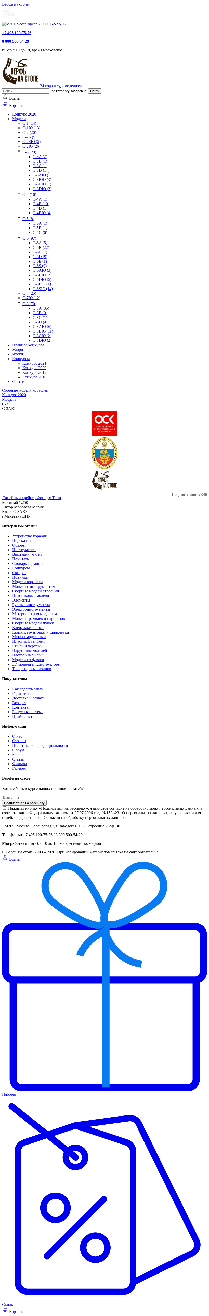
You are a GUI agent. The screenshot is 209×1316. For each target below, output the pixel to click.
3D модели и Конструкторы (36, 664)
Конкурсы (21, 568)
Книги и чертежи (27, 646)
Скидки (19, 572)
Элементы (21, 600)
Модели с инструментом (33, 586)
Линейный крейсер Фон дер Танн (31, 498)
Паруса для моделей (29, 650)
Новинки (20, 577)
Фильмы (19, 764)
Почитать (20, 559)
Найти (94, 91)
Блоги (17, 754)
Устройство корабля (29, 536)
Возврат (19, 702)
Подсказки (21, 540)
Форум (18, 750)
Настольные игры (27, 655)
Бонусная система (27, 712)
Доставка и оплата (28, 698)
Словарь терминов (28, 563)
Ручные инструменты (31, 605)
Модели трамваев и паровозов (38, 618)
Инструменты (24, 550)
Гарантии (20, 693)
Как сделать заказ (27, 689)
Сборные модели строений (35, 591)
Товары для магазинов (31, 669)
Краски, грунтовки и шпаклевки (40, 632)
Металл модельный (29, 637)
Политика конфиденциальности (40, 745)
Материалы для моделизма (35, 614)
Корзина (16, 105)
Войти (14, 859)
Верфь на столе (15, 4)
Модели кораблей (27, 582)
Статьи (18, 759)
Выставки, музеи (27, 554)
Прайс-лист (22, 716)
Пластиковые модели (30, 595)
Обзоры (19, 545)
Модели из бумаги (28, 659)
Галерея (19, 768)
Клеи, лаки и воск (28, 627)
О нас (17, 736)
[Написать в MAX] (20, 24)
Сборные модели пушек (33, 623)
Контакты (20, 707)
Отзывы (19, 741)
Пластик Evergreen (28, 641)
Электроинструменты (31, 609)
